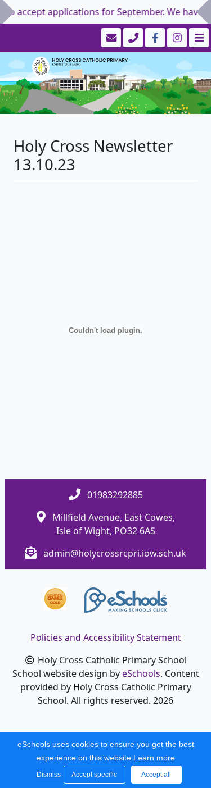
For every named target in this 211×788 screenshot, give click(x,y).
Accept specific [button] (94, 774)
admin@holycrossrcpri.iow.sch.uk (114, 553)
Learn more (154, 757)
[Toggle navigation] (198, 37)
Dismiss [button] (47, 774)
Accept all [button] (156, 774)
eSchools (141, 673)
